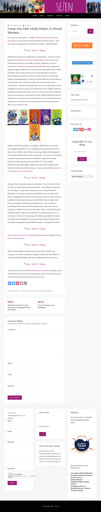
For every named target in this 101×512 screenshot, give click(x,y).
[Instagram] (89, 129)
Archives (50, 15)
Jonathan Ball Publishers (82, 473)
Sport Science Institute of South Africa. (81, 419)
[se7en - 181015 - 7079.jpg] (34, 228)
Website (11, 386)
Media (67, 15)
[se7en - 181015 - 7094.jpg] (34, 50)
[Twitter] (75, 129)
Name (10, 363)
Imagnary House (78, 486)
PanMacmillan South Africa (34, 270)
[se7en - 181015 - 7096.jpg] (34, 264)
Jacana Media (77, 490)
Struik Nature (76, 480)
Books (17, 291)
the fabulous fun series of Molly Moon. (29, 60)
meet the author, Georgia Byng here (28, 235)
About (42, 15)
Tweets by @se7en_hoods (79, 100)
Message (11, 442)
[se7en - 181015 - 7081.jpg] (34, 177)
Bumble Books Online (80, 488)
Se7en (57, 506)
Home (35, 15)
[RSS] (78, 129)
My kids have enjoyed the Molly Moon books (35, 66)
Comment (12, 329)
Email (10, 374)
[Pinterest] (82, 129)
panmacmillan (47, 291)
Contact (59, 15)
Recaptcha (11, 468)
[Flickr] (85, 129)
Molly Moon (31, 291)
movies (39, 291)
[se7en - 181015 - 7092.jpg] (34, 245)
